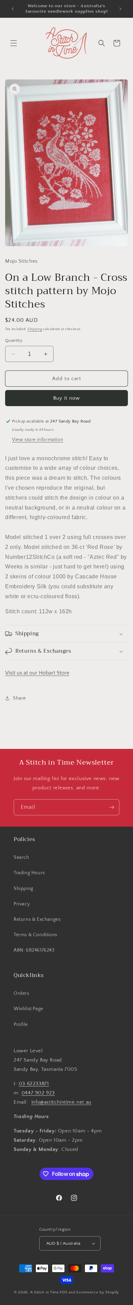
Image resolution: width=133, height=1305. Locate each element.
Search (21, 857)
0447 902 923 (38, 1093)
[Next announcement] (120, 8)
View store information (37, 439)
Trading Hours (29, 873)
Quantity (14, 340)
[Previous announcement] (12, 8)
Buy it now (66, 398)
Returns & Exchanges (37, 919)
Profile (21, 1024)
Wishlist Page (28, 1009)
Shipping (35, 329)
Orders (21, 993)
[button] (13, 43)
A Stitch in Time (44, 1292)
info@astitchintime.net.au (61, 1102)
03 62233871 (34, 1084)
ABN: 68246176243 (34, 950)
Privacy (22, 904)
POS (63, 1292)
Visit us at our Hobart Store (37, 673)
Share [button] (19, 698)
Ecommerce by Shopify (97, 1292)
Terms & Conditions (35, 935)
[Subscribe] (111, 807)
